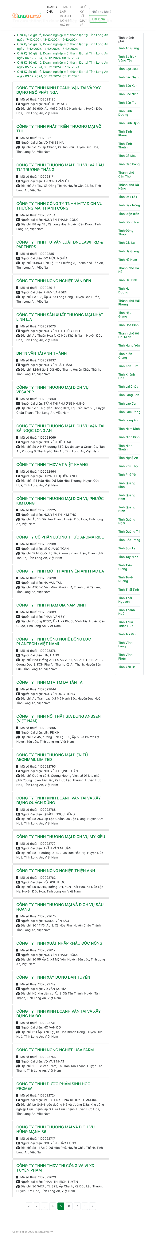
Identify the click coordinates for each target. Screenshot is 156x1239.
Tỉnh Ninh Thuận (125, 447)
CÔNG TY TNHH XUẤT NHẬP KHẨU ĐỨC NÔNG (59, 943)
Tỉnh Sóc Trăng (129, 540)
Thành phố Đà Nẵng (128, 186)
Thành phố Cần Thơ (126, 174)
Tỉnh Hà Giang (128, 251)
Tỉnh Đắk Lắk (127, 197)
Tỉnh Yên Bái (127, 667)
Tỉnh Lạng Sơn (128, 395)
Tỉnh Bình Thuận (125, 145)
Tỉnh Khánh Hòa (126, 376)
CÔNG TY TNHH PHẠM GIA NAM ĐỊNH (51, 605)
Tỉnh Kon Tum (128, 366)
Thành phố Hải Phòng (129, 302)
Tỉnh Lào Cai (127, 403)
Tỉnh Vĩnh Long (125, 644)
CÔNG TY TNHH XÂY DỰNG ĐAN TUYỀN (53, 977)
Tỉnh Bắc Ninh (128, 94)
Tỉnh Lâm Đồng (129, 412)
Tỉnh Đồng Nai (128, 222)
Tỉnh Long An (128, 420)
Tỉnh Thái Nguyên (125, 599)
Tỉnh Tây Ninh (128, 557)
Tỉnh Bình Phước (125, 133)
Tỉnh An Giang (128, 48)
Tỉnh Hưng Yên (129, 345)
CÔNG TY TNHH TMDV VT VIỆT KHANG (52, 464)
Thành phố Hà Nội (128, 270)
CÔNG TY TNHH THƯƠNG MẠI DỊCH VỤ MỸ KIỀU (60, 836)
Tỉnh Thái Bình (128, 589)
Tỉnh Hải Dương (124, 290)
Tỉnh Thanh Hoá (126, 611)
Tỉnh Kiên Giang (125, 355)
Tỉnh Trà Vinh (128, 634)
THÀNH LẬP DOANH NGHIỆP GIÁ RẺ (65, 16)
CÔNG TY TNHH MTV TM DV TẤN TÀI (50, 682)
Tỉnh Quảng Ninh (126, 509)
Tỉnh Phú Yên (128, 474)
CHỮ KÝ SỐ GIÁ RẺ (83, 16)
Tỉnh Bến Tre (127, 102)
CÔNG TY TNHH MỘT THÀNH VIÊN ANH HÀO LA (60, 571)
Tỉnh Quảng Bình (126, 485)
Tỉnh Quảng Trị (129, 531)
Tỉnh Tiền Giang (125, 567)
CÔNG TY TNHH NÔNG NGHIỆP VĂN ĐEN (53, 281)
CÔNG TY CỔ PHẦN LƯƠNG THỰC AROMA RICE (60, 537)
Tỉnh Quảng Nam (126, 497)
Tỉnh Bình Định (129, 123)
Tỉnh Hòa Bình (128, 325)
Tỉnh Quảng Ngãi (126, 521)
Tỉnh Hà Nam (127, 260)
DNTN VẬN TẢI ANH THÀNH (41, 353)
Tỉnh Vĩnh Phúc (125, 656)
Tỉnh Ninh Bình (129, 437)
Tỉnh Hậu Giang (124, 314)
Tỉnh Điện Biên (128, 214)
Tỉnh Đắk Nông (129, 205)
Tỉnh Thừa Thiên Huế (125, 624)
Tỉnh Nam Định (129, 429)
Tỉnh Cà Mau (127, 156)
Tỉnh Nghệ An (128, 458)
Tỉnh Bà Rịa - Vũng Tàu (127, 58)
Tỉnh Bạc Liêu (128, 69)
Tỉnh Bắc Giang (129, 77)
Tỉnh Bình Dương (125, 113)
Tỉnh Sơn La (126, 548)
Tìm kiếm (98, 19)
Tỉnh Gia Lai (126, 243)
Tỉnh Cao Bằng (129, 164)
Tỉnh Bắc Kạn (127, 85)
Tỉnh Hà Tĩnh (127, 280)
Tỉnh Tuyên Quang (126, 579)
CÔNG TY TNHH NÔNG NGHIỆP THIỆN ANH (55, 870)
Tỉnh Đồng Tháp (126, 232)
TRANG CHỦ (51, 9)
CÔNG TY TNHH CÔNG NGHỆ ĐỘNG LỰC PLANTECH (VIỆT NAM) (53, 641)
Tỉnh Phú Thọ (128, 466)
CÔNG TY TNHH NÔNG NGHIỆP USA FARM (55, 1050)
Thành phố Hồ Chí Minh (128, 335)
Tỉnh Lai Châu (128, 386)
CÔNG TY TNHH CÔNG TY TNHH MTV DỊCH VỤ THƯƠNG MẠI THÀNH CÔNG (59, 206)
